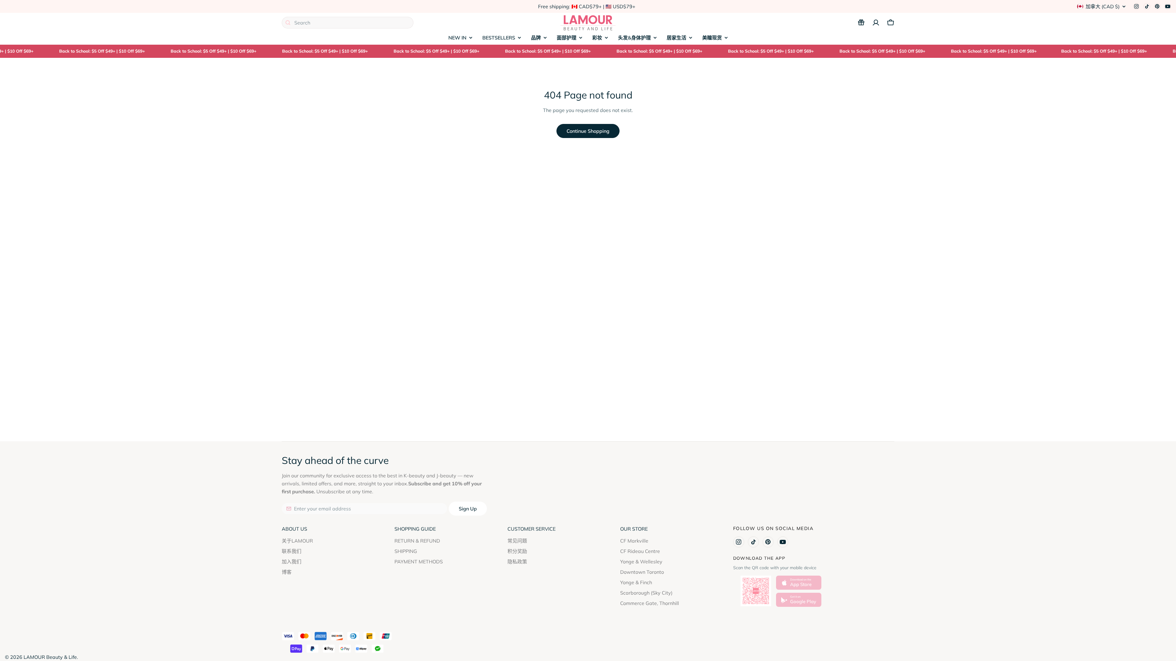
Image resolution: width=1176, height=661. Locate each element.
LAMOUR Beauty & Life (50, 657)
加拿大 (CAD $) (1103, 6)
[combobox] (347, 22)
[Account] (876, 22)
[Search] (288, 22)
